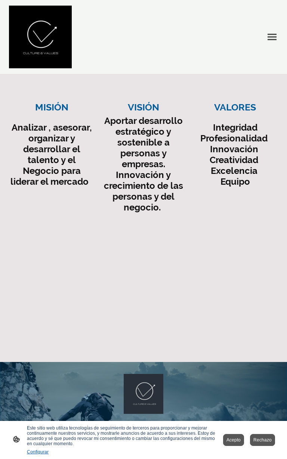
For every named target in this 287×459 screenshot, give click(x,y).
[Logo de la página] (40, 37)
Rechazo (262, 440)
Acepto (233, 440)
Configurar (38, 452)
